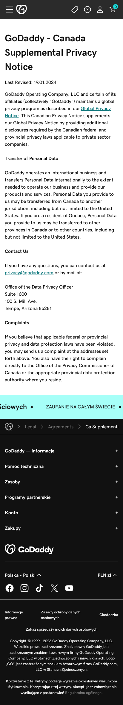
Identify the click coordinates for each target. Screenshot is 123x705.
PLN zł (104, 575)
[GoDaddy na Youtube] (69, 591)
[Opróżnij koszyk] (112, 9)
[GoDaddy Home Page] (29, 549)
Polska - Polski (20, 575)
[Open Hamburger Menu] (7, 9)
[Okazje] (75, 9)
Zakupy (13, 528)
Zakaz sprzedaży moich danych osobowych (61, 629)
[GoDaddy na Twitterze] (54, 591)
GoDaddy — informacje (29, 450)
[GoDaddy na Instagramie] (24, 591)
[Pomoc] (87, 9)
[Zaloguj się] (100, 9)
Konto (11, 512)
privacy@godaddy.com (29, 272)
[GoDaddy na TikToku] (39, 591)
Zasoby (12, 481)
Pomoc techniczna (24, 466)
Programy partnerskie (27, 497)
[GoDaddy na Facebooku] (9, 591)
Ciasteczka (108, 615)
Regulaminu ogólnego (83, 693)
